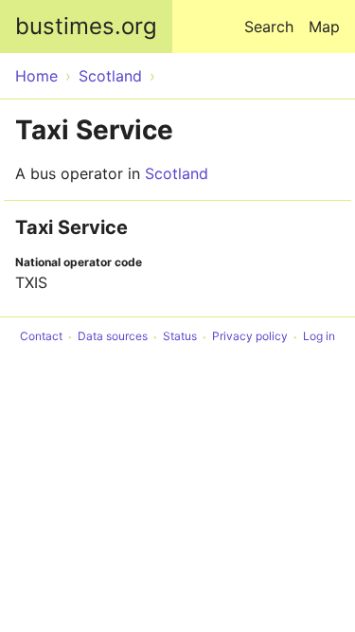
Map (324, 26)
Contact (41, 337)
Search (268, 26)
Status (180, 337)
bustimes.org (86, 26)
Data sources (113, 337)
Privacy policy (250, 337)
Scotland (176, 173)
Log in (319, 337)
